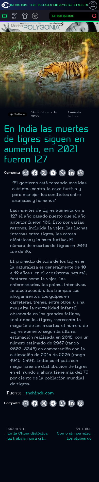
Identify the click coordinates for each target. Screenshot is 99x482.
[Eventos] (5, 16)
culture (21, 5)
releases (45, 5)
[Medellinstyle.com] (6, 5)
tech (32, 5)
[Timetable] (35, 16)
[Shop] (25, 16)
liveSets (81, 5)
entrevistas (62, 5)
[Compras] (15, 16)
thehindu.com (40, 393)
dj (12, 5)
